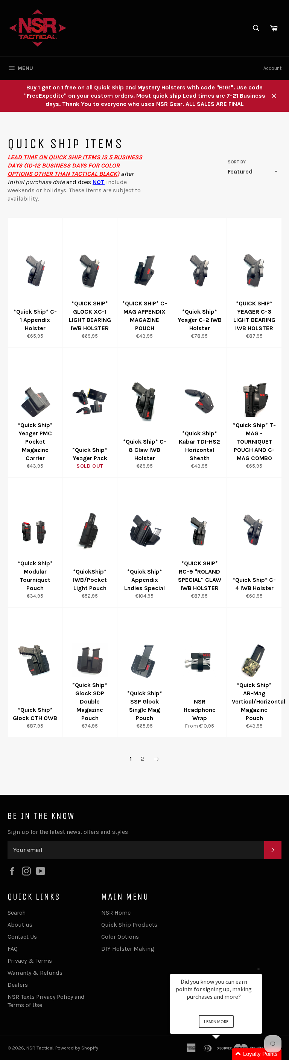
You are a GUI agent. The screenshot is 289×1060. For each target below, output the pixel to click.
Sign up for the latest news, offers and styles (68, 831)
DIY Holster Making (127, 948)
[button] (225, 1054)
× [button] (258, 968)
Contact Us (22, 936)
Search (17, 912)
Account (272, 68)
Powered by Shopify (76, 1048)
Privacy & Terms (30, 960)
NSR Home (116, 912)
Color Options (120, 936)
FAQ (13, 948)
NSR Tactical (39, 1048)
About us (20, 924)
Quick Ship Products (129, 924)
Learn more (216, 1021)
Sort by (237, 162)
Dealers (18, 984)
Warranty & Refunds (35, 972)
